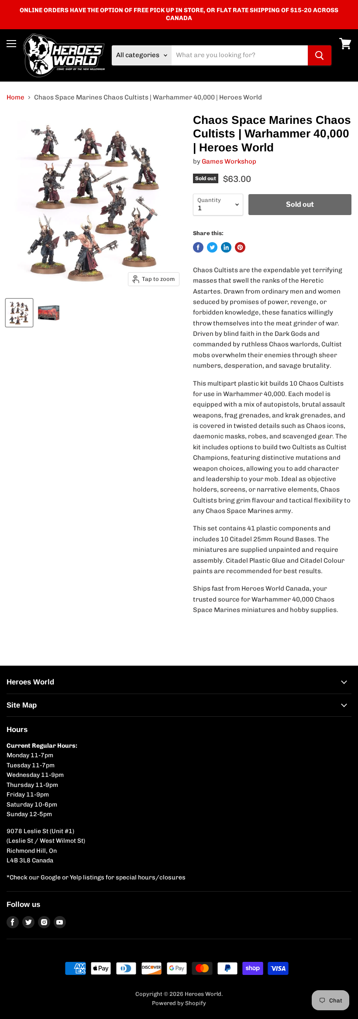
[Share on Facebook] (198, 247)
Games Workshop (229, 161)
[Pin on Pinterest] (240, 247)
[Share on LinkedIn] (226, 247)
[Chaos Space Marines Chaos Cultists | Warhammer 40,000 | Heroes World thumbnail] (19, 313)
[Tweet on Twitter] (212, 247)
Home (15, 97)
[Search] (319, 55)
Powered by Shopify (179, 1003)
